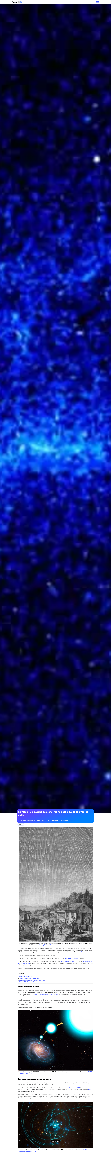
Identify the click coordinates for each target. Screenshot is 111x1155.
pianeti (70, 958)
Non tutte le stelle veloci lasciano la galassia (32, 980)
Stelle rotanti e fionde (25, 977)
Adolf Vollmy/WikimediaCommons (46, 945)
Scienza (21, 824)
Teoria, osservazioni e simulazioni (29, 978)
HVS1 (89, 1089)
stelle (66, 958)
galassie (75, 958)
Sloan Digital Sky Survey (67, 961)
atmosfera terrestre (81, 952)
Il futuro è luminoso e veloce (27, 982)
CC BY (30, 1073)
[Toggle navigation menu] (97, 2)
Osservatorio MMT (74, 1088)
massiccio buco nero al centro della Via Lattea (46, 994)
